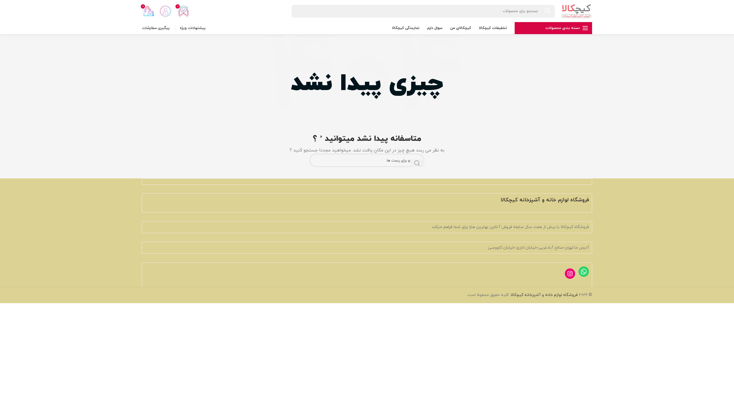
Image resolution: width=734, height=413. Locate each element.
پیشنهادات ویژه (193, 28)
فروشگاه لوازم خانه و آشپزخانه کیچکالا (544, 295)
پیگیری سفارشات (156, 28)
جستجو (417, 163)
